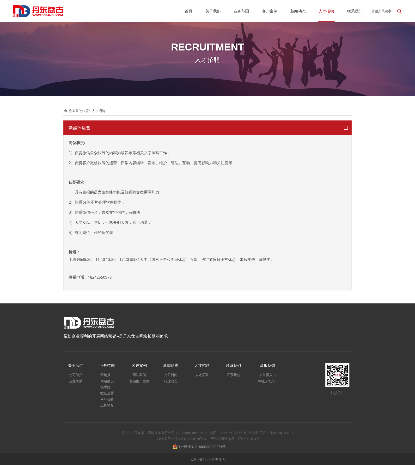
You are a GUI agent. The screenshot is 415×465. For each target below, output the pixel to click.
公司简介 (75, 374)
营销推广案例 (139, 381)
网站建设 (107, 381)
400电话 (107, 399)
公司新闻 (170, 374)
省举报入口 (267, 374)
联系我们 (354, 11)
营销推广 (107, 374)
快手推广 (107, 387)
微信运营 (107, 393)
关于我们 (213, 11)
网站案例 (139, 374)
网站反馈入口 (267, 381)
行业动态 (170, 381)
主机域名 (107, 405)
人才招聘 (326, 11)
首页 (188, 11)
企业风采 (75, 381)
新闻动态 (298, 11)
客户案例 (269, 11)
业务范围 (241, 11)
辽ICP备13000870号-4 (208, 459)
